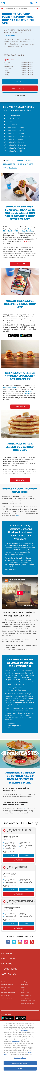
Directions (20, 81)
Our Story (24, 982)
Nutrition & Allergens (27, 1003)
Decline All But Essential (20, 1063)
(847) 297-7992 (10, 886)
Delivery (13, 168)
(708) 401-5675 (10, 852)
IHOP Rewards (5, 987)
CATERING (7, 953)
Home (8, 160)
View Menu (20, 95)
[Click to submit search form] (37, 9)
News (23, 987)
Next (37, 753)
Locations (18, 160)
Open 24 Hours (12, 832)
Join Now (20, 480)
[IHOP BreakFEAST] (20, 754)
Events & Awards (26, 995)
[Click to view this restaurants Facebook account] (8, 942)
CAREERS (6, 963)
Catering (26, 855)
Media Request (6, 995)
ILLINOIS (29, 160)
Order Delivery (20, 88)
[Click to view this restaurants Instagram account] (20, 942)
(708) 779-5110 (10, 920)
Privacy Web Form (26, 998)
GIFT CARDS (8, 958)
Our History (24, 984)
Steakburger (31, 391)
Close (20, 1068)
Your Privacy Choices (20, 1058)
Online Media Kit (6, 998)
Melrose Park (9, 164)
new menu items (9, 387)
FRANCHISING (9, 968)
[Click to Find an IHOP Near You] (2, 9)
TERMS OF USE (24, 1030)
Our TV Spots (25, 992)
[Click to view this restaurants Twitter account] (14, 942)
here (17, 516)
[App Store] (20, 1018)
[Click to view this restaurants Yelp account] (32, 942)
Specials (27, 393)
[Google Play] (7, 1018)
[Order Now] (36, 2)
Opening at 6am (12, 903)
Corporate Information (8, 992)
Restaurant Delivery (7, 984)
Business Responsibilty (28, 1000)
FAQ (22, 990)
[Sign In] (31, 2)
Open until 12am (12, 869)
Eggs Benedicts (27, 231)
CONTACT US (8, 973)
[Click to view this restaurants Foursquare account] (26, 942)
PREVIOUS (2, 753)
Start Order (20, 264)
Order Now (20, 406)
